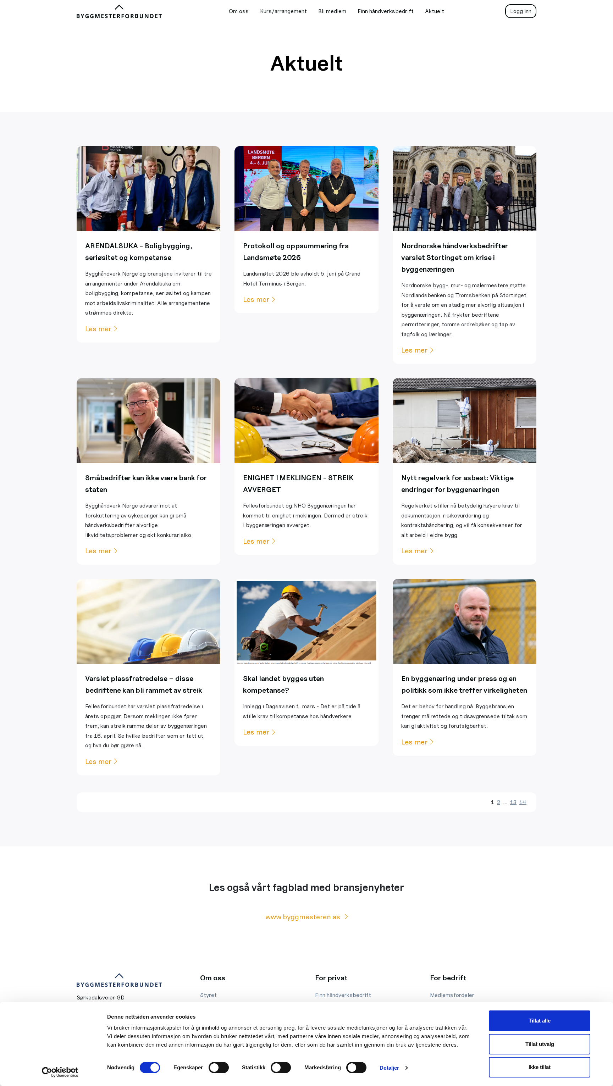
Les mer (98, 329)
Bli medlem (332, 11)
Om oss (239, 11)
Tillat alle (540, 1021)
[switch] (219, 1067)
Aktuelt (434, 11)
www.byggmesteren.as (303, 917)
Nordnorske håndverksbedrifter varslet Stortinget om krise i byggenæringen (454, 257)
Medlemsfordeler (452, 995)
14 (522, 802)
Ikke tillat (540, 1067)
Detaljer (389, 1068)
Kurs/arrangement (283, 11)
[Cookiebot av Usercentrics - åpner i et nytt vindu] (60, 1072)
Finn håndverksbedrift (386, 11)
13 (513, 802)
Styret (208, 995)
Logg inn (520, 11)
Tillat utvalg (539, 1044)
